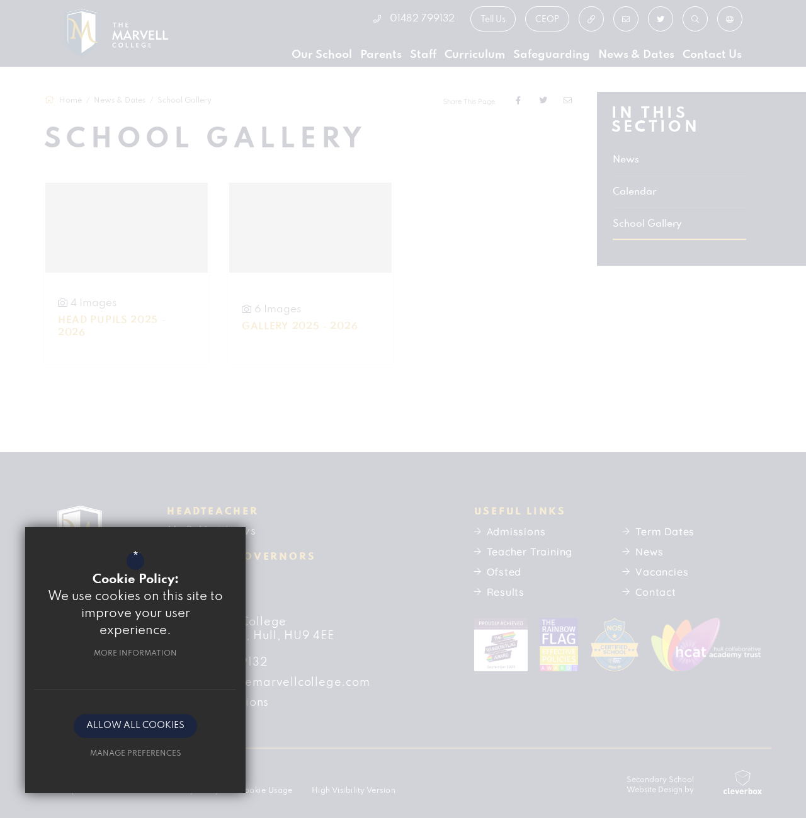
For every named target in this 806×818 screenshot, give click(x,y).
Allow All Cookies (135, 726)
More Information (135, 653)
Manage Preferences (135, 753)
